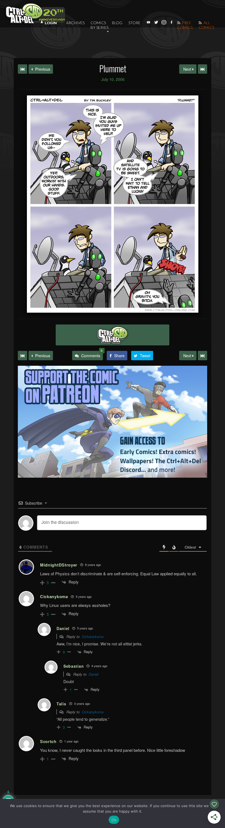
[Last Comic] (202, 355)
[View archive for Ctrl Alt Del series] (112, 334)
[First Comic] (22, 355)
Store (134, 22)
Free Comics (185, 25)
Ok (113, 820)
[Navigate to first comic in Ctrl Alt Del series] (22, 69)
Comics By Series (99, 25)
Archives (75, 22)
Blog (117, 22)
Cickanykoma (92, 636)
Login (51, 23)
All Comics (206, 25)
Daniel (94, 674)
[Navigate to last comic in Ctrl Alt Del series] (202, 69)
